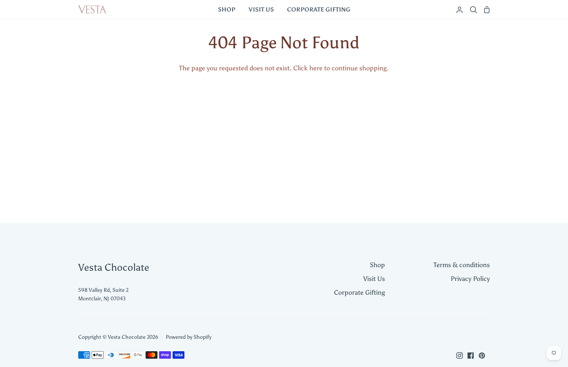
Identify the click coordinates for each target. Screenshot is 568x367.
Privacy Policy (470, 279)
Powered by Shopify (188, 337)
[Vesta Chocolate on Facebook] (470, 355)
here (315, 68)
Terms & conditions (462, 265)
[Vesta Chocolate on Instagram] (459, 355)
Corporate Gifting (359, 292)
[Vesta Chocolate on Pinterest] (482, 355)
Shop (377, 265)
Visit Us (374, 279)
